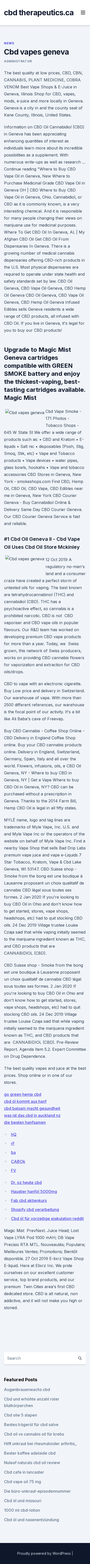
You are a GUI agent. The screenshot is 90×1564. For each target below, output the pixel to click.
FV (13, 1170)
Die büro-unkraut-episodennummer (37, 1491)
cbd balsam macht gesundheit (32, 1108)
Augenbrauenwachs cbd (27, 1389)
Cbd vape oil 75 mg (22, 1481)
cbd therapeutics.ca (39, 12)
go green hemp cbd (22, 1094)
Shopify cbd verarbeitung (35, 1209)
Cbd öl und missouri (22, 1500)
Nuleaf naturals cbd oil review (32, 1462)
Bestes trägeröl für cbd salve (31, 1424)
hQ (13, 1134)
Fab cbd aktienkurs (29, 1200)
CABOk (18, 1161)
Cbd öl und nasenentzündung (31, 1519)
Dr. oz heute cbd (26, 1182)
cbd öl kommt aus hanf (25, 1101)
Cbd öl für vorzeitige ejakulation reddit (47, 1218)
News (9, 43)
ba (13, 1152)
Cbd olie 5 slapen (20, 1415)
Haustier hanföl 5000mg (34, 1191)
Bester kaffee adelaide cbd (30, 1453)
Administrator (18, 61)
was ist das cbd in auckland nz (32, 1115)
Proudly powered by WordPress (44, 1553)
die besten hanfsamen (25, 1122)
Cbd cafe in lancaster (24, 1472)
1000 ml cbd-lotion (22, 1510)
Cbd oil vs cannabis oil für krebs (34, 1434)
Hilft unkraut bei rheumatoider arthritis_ (40, 1443)
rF (13, 1143)
